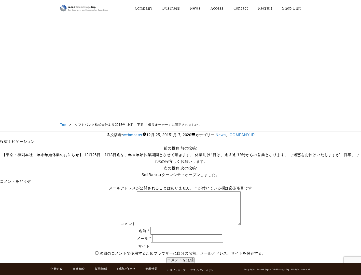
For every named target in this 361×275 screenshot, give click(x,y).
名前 (144, 231)
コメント (128, 224)
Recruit (265, 8)
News (195, 8)
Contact (241, 8)
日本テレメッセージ (84, 8)
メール (144, 238)
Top (63, 125)
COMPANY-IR (242, 135)
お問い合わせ (126, 269)
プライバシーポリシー (203, 270)
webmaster (133, 135)
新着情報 (151, 269)
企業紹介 (56, 269)
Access (217, 8)
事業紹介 (78, 269)
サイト (144, 246)
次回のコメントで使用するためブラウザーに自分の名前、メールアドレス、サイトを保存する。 (182, 253)
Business (171, 8)
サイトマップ (177, 270)
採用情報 (101, 269)
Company (144, 8)
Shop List (291, 8)
